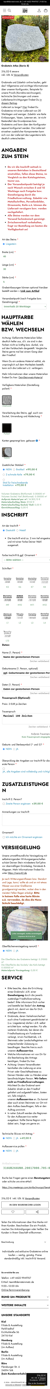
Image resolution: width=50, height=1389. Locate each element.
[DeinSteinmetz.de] (25, 10)
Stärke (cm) (8, 277)
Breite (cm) (8, 252)
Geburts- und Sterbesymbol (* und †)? (22, 744)
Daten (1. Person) (11, 684)
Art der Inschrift (10, 526)
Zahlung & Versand (13, 1385)
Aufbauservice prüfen (13, 1146)
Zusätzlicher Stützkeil (12, 465)
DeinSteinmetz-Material (30, 377)
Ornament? (8, 832)
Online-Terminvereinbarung (15, 1290)
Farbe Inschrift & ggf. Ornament (18, 555)
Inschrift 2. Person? (12, 799)
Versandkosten (21, 75)
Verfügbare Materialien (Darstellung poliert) (20, 386)
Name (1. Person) (11, 652)
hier (33, 1061)
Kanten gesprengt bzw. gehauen (18, 440)
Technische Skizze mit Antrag (17, 1133)
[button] (45, 10)
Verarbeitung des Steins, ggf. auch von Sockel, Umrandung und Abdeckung (22, 414)
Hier (24, 107)
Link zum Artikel (30, 291)
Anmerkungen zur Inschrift (15, 812)
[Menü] (4, 10)
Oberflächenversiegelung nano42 (19, 946)
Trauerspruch (8, 711)
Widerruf (25, 1385)
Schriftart (6, 568)
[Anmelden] (39, 10)
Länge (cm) (8, 265)
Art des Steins (9, 239)
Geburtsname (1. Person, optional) (20, 668)
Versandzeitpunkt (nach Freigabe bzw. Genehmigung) (22, 300)
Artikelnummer (11, 1164)
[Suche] (9, 10)
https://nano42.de (17, 873)
